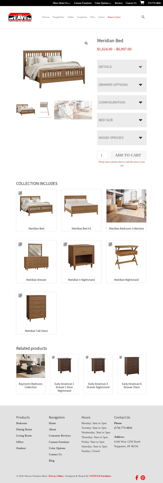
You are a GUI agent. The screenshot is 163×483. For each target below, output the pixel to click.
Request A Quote (114, 17)
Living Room (82, 17)
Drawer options (113, 84)
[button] (86, 43)
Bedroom (45, 17)
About (52, 429)
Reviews (119, 3)
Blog (51, 460)
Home (52, 423)
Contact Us (131, 3)
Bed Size (106, 120)
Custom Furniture (83, 3)
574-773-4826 (154, 3)
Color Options (102, 3)
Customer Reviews (60, 435)
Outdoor (101, 17)
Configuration (112, 102)
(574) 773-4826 (123, 427)
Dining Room (24, 429)
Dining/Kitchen (58, 17)
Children (70, 17)
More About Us (60, 3)
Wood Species (111, 137)
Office (92, 17)
